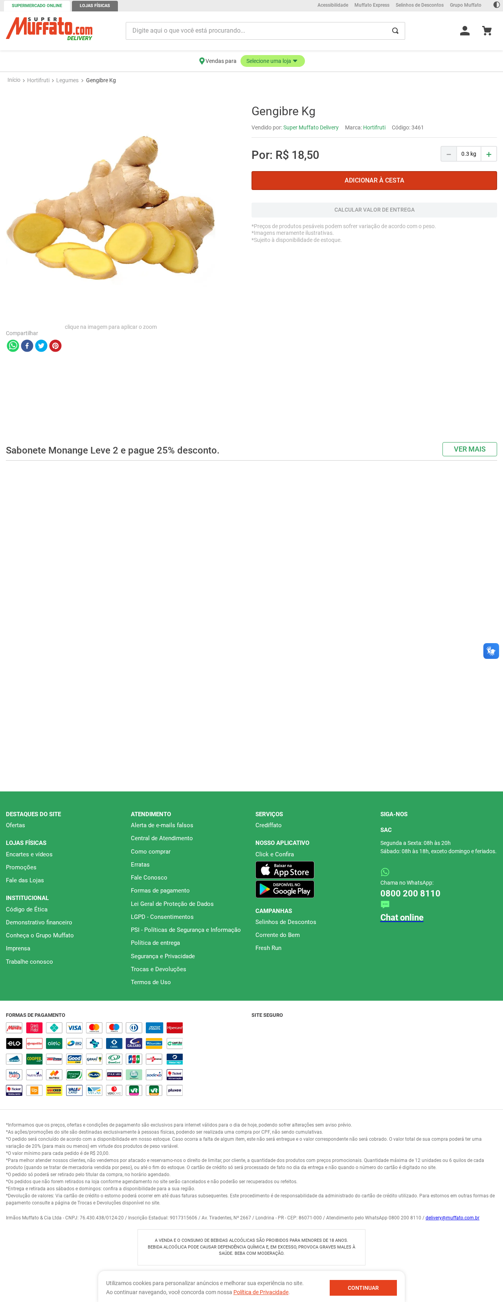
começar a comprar (251, 101)
